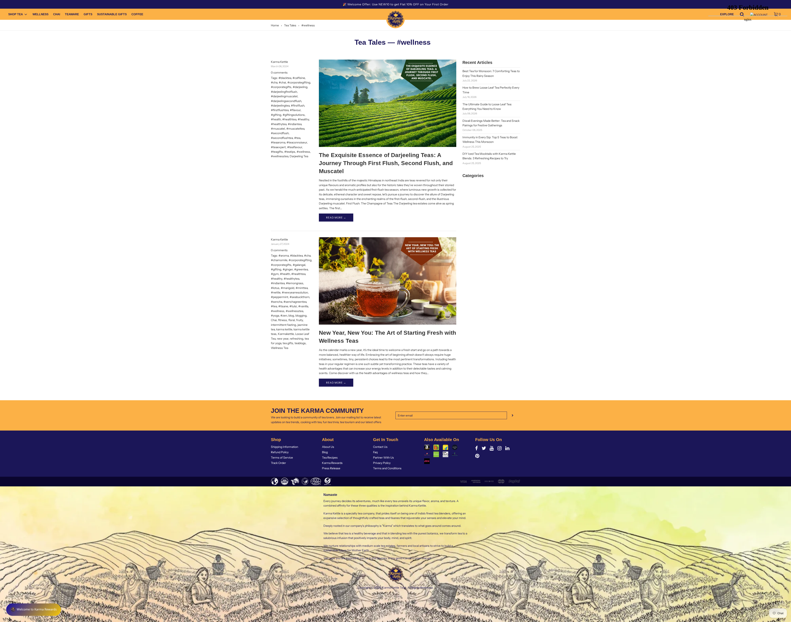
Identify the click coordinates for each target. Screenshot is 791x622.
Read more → (336, 217)
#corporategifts (281, 87)
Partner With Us (383, 457)
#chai (282, 82)
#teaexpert (278, 147)
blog (291, 315)
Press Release (331, 468)
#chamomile (279, 260)
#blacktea (284, 78)
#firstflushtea (279, 110)
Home (275, 25)
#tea (297, 138)
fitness (282, 320)
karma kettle (284, 329)
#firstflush (297, 105)
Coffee (137, 14)
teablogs (300, 343)
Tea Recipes (330, 457)
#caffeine (299, 78)
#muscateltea (295, 128)
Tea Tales (290, 25)
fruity (299, 320)
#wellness (303, 152)
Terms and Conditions (387, 468)
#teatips (289, 152)
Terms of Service (282, 457)
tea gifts (288, 343)
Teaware (72, 14)
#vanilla (303, 306)
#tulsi (293, 306)
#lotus (275, 288)
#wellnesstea (279, 156)
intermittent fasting (283, 325)
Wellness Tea (279, 348)
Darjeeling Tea (299, 156)
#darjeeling (300, 87)
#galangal (299, 265)
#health (276, 119)
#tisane (283, 306)
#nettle (275, 292)
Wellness (40, 14)
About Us (328, 447)
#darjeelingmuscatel (284, 96)
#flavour (295, 110)
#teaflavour (294, 147)
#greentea (301, 269)
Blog (325, 452)
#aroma (283, 255)
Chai (56, 14)
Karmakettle (286, 334)
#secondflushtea (282, 138)
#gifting (276, 115)
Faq (375, 452)
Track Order (278, 463)
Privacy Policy (382, 463)
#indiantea (294, 124)
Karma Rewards (332, 463)
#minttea (302, 288)
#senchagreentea (294, 302)
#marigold (287, 288)
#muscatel (278, 128)
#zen (283, 315)
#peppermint (279, 297)
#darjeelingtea (280, 105)
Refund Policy (280, 452)
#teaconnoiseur (297, 142)
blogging (301, 315)
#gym (274, 274)
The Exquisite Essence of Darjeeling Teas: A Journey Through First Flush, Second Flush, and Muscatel (386, 163)
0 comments (279, 72)
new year (282, 338)
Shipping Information (284, 447)
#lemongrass (294, 283)
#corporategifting (298, 82)
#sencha (276, 302)
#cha (274, 82)
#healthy (303, 119)
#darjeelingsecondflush (286, 101)
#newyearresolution (295, 292)
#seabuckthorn (299, 297)
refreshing (296, 338)
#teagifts (277, 152)
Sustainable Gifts (112, 14)
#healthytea (278, 124)
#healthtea (289, 119)
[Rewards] (33, 609)
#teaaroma (278, 142)
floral (291, 320)
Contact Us (380, 447)
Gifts (88, 14)
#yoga (275, 315)
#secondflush (280, 133)
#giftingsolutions (294, 115)
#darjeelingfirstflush (284, 92)
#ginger (288, 269)
